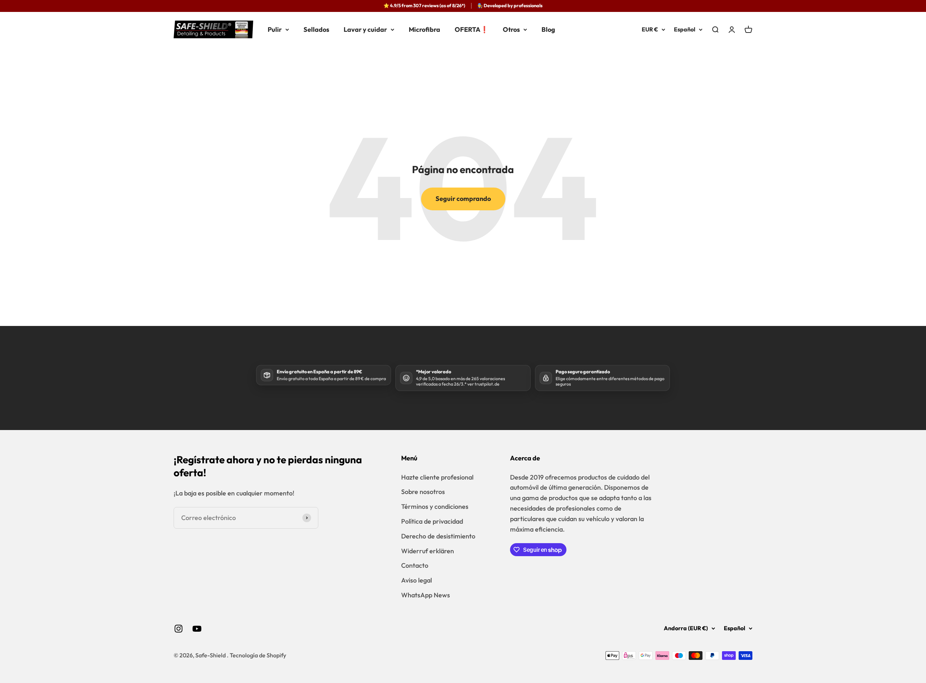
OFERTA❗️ (471, 29)
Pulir (275, 29)
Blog (548, 29)
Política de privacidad (432, 521)
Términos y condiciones (434, 506)
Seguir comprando (463, 198)
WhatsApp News (425, 595)
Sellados (316, 29)
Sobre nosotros (423, 491)
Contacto (414, 565)
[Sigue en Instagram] (178, 628)
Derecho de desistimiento (438, 536)
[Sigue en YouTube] (197, 628)
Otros (511, 29)
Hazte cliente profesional (437, 477)
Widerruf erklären (427, 551)
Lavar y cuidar (365, 29)
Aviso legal (416, 580)
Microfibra (424, 29)
